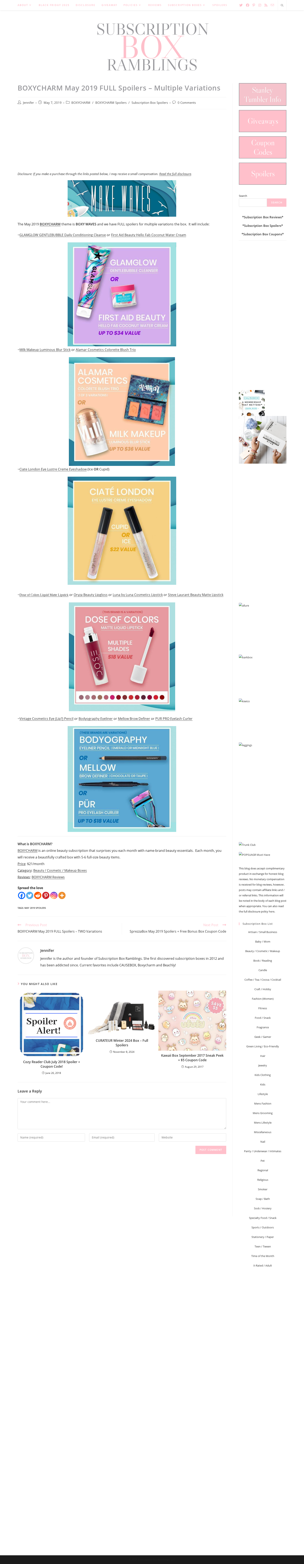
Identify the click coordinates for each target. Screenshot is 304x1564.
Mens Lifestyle (263, 1122)
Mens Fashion (262, 1103)
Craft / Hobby (262, 989)
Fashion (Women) (263, 999)
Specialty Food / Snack (262, 1218)
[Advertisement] (122, 142)
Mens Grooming (263, 1113)
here (271, 911)
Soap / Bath (263, 1199)
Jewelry (262, 1065)
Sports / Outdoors (262, 1227)
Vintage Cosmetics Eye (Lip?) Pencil (46, 718)
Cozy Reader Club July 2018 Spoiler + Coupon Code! (51, 1064)
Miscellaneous (262, 1132)
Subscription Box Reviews (263, 217)
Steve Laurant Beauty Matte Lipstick (195, 594)
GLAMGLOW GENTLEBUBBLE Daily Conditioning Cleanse (62, 235)
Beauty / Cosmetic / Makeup (262, 951)
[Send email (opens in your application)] (272, 5)
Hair (262, 1056)
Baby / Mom (262, 941)
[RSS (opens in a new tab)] (266, 5)
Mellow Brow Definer (134, 718)
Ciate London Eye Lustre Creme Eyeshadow (53, 469)
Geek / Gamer (262, 1037)
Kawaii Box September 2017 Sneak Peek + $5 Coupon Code (192, 1057)
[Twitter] (29, 895)
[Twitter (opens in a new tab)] (241, 5)
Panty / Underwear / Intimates (262, 1151)
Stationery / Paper (262, 1237)
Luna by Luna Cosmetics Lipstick (138, 594)
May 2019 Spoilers (35, 907)
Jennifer (28, 103)
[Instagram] (53, 895)
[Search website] (282, 5)
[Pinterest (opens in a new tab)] (254, 5)
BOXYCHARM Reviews (48, 877)
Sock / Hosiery (263, 1208)
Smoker (262, 1189)
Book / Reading (262, 960)
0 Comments (187, 103)
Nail (262, 1141)
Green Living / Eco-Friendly (262, 1046)
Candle (263, 970)
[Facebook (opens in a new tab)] (247, 5)
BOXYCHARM (80, 103)
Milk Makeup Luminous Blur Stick (45, 349)
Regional (262, 1170)
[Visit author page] (26, 955)
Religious (262, 1180)
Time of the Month (262, 1256)
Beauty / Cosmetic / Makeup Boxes (60, 870)
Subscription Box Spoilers (150, 103)
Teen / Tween (263, 1246)
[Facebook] (21, 895)
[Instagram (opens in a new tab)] (260, 5)
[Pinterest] (45, 895)
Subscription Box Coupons (262, 234)
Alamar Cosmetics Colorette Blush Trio (106, 349)
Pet (263, 1161)
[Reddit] (37, 895)
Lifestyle (263, 1094)
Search (243, 196)
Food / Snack (263, 1018)
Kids (262, 1084)
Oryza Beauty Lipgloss (91, 594)
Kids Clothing (263, 1075)
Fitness (262, 1008)
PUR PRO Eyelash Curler (174, 718)
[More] (62, 895)
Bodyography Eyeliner (96, 718)
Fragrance (263, 1027)
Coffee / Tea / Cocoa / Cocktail (262, 979)
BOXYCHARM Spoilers (111, 103)
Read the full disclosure (175, 174)
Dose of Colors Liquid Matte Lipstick (43, 595)
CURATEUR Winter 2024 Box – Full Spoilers (122, 1042)
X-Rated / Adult (262, 1265)
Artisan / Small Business (262, 932)
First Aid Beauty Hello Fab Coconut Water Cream (148, 235)
